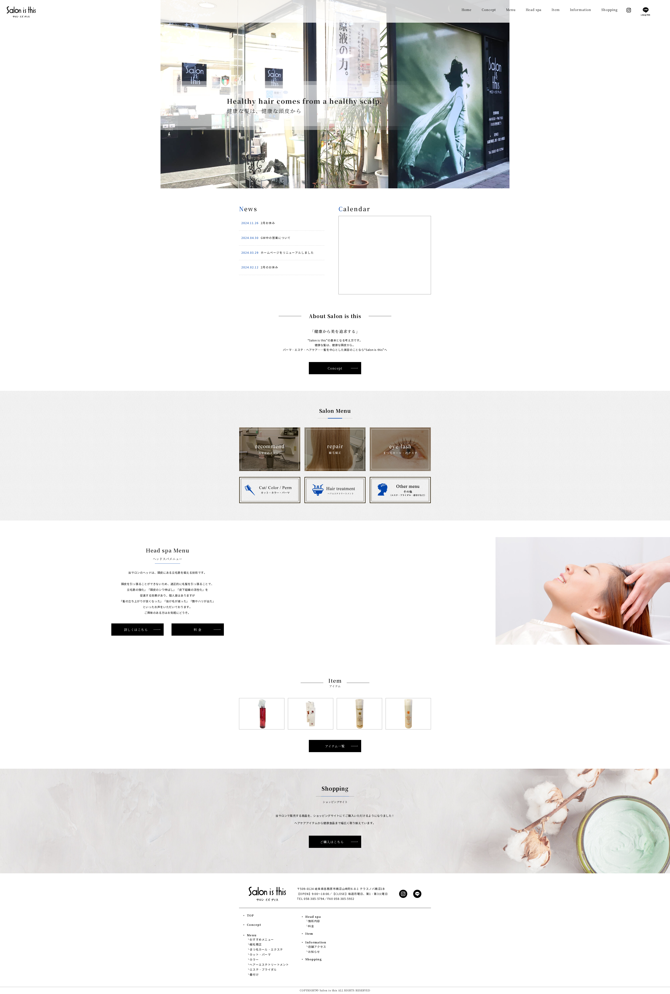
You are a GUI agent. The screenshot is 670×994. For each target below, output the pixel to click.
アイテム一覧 (335, 746)
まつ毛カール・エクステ (266, 949)
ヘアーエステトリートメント (269, 964)
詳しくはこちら (136, 629)
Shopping (609, 10)
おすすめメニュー (262, 939)
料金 (311, 926)
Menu (511, 10)
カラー (254, 959)
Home (466, 10)
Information (580, 10)
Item (556, 10)
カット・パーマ (260, 954)
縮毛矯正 (256, 944)
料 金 (198, 629)
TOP (250, 915)
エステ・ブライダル (263, 969)
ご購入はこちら (332, 841)
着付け (254, 974)
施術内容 (314, 921)
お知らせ (314, 952)
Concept (489, 10)
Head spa (533, 10)
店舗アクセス (317, 946)
